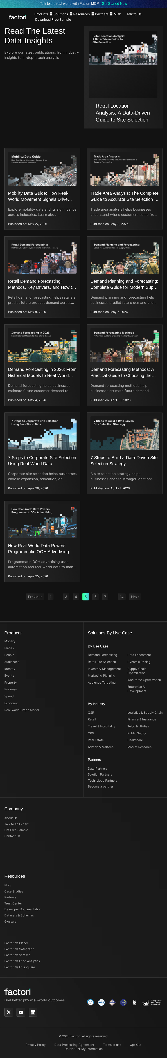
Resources (81, 14)
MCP (117, 14)
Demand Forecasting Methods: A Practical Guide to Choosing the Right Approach (122, 375)
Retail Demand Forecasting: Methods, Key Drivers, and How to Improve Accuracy (41, 287)
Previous (35, 597)
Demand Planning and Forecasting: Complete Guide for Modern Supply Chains (124, 287)
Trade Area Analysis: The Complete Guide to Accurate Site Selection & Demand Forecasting (124, 199)
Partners (102, 14)
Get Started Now (114, 3)
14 (123, 596)
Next (135, 597)
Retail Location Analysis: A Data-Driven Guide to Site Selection (123, 113)
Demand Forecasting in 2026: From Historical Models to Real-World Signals (42, 375)
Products (41, 14)
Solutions (60, 14)
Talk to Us (134, 14)
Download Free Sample (53, 19)
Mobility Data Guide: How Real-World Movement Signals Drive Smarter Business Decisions (38, 199)
